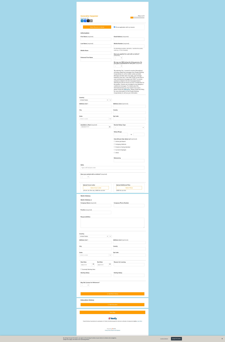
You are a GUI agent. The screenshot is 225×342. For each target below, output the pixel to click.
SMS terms (127, 89)
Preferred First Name (87, 57)
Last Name (87, 43)
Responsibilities (85, 216)
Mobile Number (121, 43)
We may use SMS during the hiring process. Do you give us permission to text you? (128, 63)
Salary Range (118, 131)
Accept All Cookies (176, 338)
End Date (100, 262)
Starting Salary (85, 272)
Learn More (139, 321)
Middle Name (84, 50)
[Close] (222, 339)
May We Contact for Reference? (90, 282)
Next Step (112, 312)
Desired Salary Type (120, 124)
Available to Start (89, 124)
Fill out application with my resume (125, 27)
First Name (87, 36)
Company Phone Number (121, 203)
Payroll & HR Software (115, 330)
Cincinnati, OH (85, 18)
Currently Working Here (88, 269)
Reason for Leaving (120, 262)
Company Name (88, 203)
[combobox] (118, 57)
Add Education (113, 304)
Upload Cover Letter (89, 185)
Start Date (83, 262)
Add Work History (113, 294)
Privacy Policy (108, 330)
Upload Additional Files (123, 185)
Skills (82, 165)
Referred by (117, 158)
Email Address (121, 36)
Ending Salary (118, 272)
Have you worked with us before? (94, 174)
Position (86, 209)
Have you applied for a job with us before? (126, 54)
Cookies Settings (164, 338)
